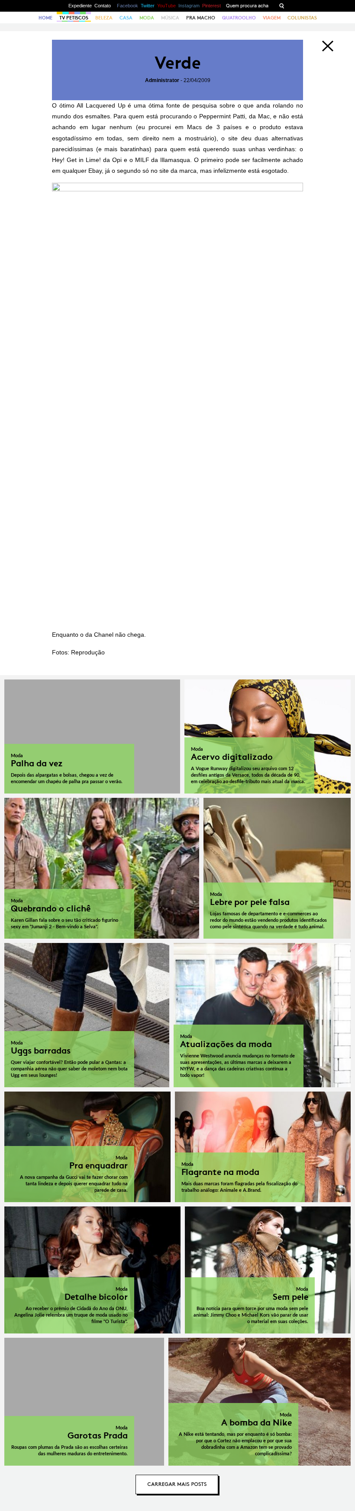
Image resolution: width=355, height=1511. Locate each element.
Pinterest (211, 5)
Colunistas (302, 18)
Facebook (127, 5)
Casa (125, 18)
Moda (146, 18)
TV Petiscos (73, 18)
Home (45, 18)
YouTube (166, 5)
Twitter (148, 5)
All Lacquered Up (101, 105)
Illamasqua (175, 159)
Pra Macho (200, 18)
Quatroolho (239, 18)
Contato (102, 5)
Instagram (189, 5)
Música (170, 18)
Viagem (272, 18)
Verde (178, 62)
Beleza (104, 18)
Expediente (80, 5)
